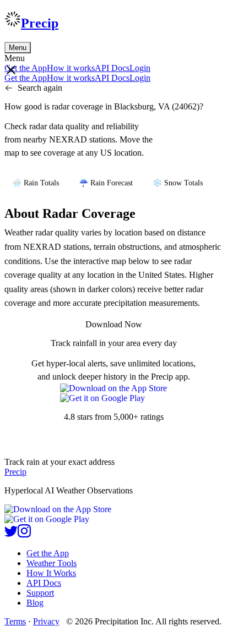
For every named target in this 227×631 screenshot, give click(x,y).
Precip (39, 23)
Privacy (46, 621)
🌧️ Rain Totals (35, 183)
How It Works (51, 573)
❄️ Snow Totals (178, 183)
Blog (35, 602)
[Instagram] (24, 534)
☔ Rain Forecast (106, 183)
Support (40, 592)
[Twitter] (11, 534)
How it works (71, 68)
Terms (15, 621)
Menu (17, 47)
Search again (40, 87)
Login (139, 68)
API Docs (112, 68)
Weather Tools (51, 563)
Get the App (47, 553)
